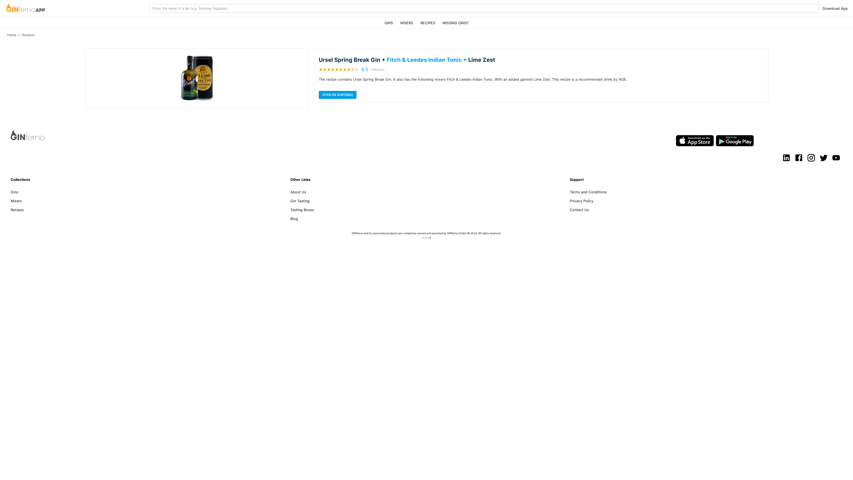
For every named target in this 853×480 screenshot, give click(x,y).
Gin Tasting (299, 201)
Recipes (28, 35)
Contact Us (579, 210)
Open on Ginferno (337, 95)
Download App (835, 8)
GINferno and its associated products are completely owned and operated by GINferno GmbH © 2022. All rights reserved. (426, 233)
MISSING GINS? (455, 23)
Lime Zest (481, 59)
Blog (294, 218)
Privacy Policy (582, 201)
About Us (298, 192)
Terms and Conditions (588, 192)
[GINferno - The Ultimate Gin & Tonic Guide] (25, 14)
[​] (484, 8)
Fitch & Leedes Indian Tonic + (427, 59)
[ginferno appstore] (695, 141)
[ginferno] (34, 139)
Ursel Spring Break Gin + (353, 59)
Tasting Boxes (302, 210)
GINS (389, 23)
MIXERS (406, 23)
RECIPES (428, 23)
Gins (14, 192)
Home (12, 35)
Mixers (16, 201)
